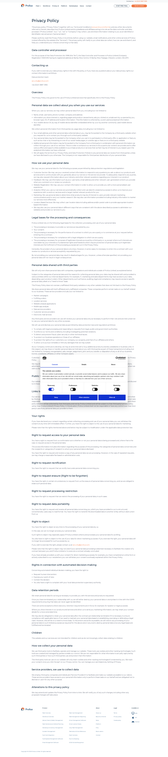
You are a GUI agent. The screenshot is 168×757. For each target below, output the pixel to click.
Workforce (46, 6)
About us (98, 713)
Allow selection (84, 397)
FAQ (97, 727)
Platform (64, 6)
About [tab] (113, 364)
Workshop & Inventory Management (52, 727)
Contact (88, 6)
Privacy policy (118, 716)
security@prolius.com (40, 81)
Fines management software (50, 742)
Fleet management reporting (77, 716)
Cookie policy (117, 720)
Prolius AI (55, 6)
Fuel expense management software (52, 738)
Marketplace (73, 6)
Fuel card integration (48, 735)
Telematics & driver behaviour (77, 731)
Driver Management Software (77, 720)
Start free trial (122, 6)
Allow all (112, 397)
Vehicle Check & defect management (52, 720)
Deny (56, 397)
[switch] (73, 389)
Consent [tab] (55, 364)
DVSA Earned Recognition (76, 742)
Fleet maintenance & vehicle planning (52, 724)
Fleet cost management (76, 713)
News (82, 6)
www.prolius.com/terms (101, 27)
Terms (115, 713)
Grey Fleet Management (76, 727)
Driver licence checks (75, 724)
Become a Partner (101, 716)
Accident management (48, 731)
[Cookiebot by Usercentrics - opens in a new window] (117, 358)
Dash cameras (73, 735)
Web (136, 713)
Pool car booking (74, 738)
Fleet (37, 6)
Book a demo (139, 6)
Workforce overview (48, 716)
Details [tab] (84, 364)
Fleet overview (46, 713)
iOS (136, 717)
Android (137, 721)
